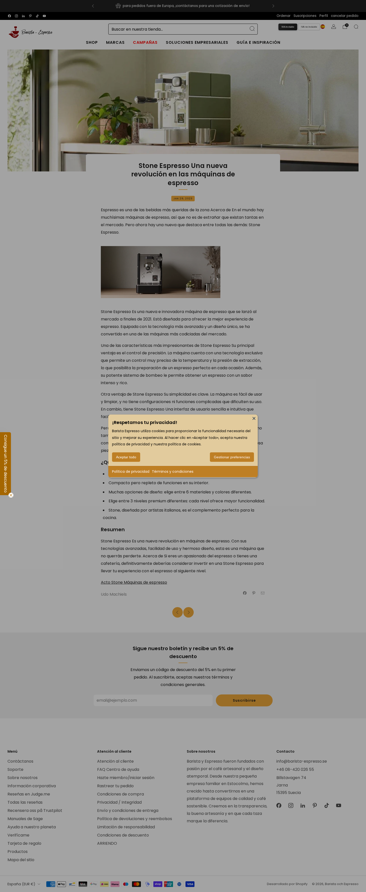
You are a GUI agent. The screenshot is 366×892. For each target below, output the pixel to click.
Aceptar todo (126, 457)
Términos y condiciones (172, 471)
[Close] (254, 418)
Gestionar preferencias (232, 457)
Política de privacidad (130, 471)
